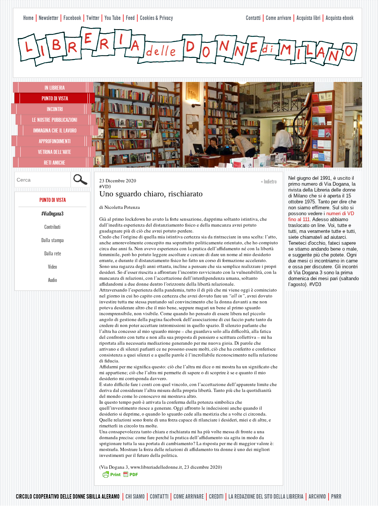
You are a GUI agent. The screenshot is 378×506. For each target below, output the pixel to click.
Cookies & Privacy (156, 18)
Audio (52, 280)
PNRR (336, 496)
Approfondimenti (55, 141)
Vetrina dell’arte (54, 152)
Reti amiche (54, 163)
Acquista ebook (340, 18)
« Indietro (268, 182)
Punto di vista (55, 98)
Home (28, 18)
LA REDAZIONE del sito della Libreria (265, 496)
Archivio (317, 496)
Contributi (52, 227)
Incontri (55, 109)
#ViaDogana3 (52, 214)
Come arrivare (278, 18)
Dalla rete (52, 254)
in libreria (55, 88)
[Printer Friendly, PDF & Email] (120, 477)
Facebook (72, 18)
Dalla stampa (52, 240)
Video (52, 267)
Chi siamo (135, 496)
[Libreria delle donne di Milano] (187, 65)
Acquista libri (308, 18)
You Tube (112, 18)
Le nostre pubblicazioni (54, 120)
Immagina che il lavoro (54, 131)
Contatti (253, 18)
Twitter (92, 18)
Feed (130, 18)
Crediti (216, 496)
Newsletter (48, 18)
